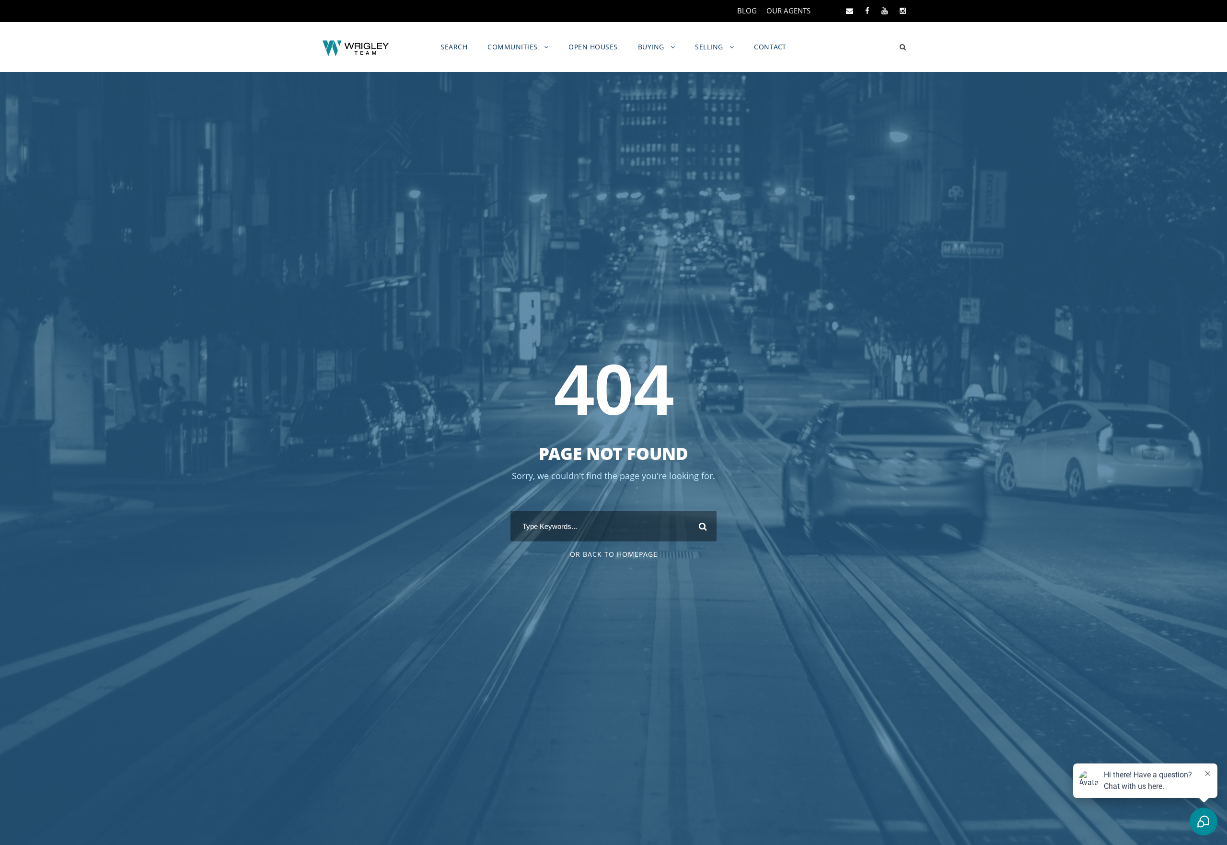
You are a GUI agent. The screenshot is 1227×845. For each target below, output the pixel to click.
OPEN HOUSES (593, 46)
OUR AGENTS (788, 10)
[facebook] (867, 10)
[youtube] (884, 10)
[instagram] (903, 10)
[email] (849, 10)
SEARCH (453, 46)
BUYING (651, 46)
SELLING (709, 46)
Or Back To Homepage (614, 554)
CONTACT (770, 46)
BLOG (747, 10)
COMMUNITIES (512, 46)
